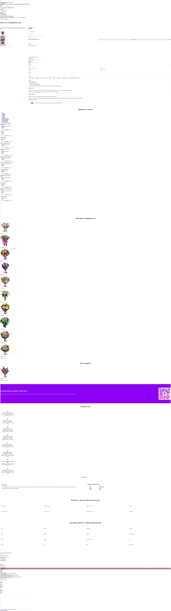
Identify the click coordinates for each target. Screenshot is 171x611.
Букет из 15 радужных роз (4, 297)
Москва (2, 539)
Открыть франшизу (9, 4)
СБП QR (50, 77)
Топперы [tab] (3, 117)
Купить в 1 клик (133, 39)
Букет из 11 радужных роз (4, 379)
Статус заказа (28, 4)
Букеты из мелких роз (89, 511)
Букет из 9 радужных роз (4, 338)
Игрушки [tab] (3, 116)
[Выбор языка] (1, 5)
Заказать (30, 39)
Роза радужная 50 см (31, 68)
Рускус (29, 71)
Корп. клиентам (14, 4)
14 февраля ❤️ (101, 487)
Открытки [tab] (3, 113)
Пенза (2, 16)
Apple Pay (37, 77)
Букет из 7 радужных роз (4, 351)
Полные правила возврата (32, 99)
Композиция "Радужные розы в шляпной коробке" (8, 248)
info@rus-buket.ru (3, 560)
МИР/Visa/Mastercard (32, 77)
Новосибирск (88, 528)
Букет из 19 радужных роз (4, 324)
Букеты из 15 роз (46, 511)
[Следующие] (1, 207)
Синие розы (131, 511)
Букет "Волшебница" (3, 275)
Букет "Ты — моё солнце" (4, 262)
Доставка (6, 2)
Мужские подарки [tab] (5, 120)
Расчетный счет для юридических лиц (74, 77)
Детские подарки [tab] (4, 121)
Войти (10, 7)
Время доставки (30, 60)
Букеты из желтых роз (4, 511)
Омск (130, 539)
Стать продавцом (3, 4)
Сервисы (24, 4)
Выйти (13, 7)
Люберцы (45, 539)
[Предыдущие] (0, 207)
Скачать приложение (3, 610)
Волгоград (130, 528)
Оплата (9, 2)
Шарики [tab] (3, 114)
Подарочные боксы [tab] (5, 118)
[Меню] (6, 15)
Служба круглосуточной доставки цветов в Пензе (8, 573)
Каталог (1, 2)
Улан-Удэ (45, 528)
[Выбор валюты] (1, 6)
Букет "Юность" (2, 289)
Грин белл (29, 72)
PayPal (54, 77)
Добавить (7, 129)
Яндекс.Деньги (59, 77)
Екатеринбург (131, 544)
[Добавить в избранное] (170, 39)
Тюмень (2, 544)
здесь (57, 91)
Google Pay (42, 77)
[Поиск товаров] (1, 15)
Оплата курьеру (65, 77)
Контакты (18, 4)
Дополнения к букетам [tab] (5, 122)
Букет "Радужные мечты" (4, 234)
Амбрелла (29, 73)
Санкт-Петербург (89, 539)
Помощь (21, 4)
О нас (4, 2)
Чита (44, 544)
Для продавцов (3, 3)
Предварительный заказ (35, 39)
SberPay (46, 77)
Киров (87, 544)
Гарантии (11, 2)
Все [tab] (2, 112)
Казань (2, 528)
